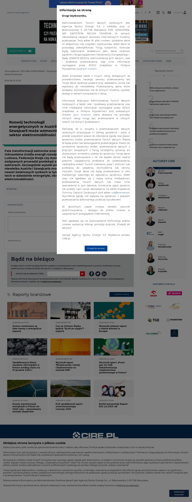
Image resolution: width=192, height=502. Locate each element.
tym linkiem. (90, 68)
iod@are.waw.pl (120, 192)
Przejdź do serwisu (96, 248)
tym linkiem (82, 114)
